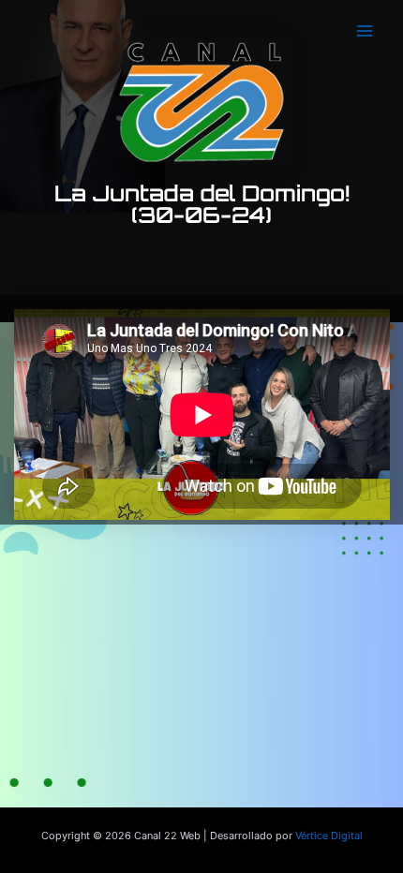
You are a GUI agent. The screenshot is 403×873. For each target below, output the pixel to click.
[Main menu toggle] (364, 31)
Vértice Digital (329, 835)
